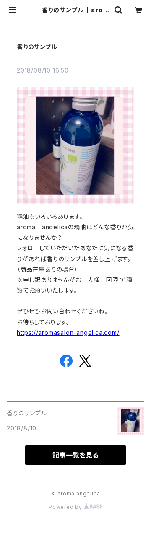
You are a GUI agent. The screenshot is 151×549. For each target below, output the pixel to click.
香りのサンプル (37, 46)
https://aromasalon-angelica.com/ (68, 332)
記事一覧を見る (75, 455)
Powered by (66, 507)
